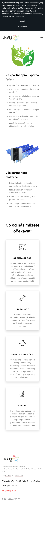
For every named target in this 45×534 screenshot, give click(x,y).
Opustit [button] (23, 21)
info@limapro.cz (9, 490)
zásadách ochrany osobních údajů (15, 11)
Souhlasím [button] (22, 27)
